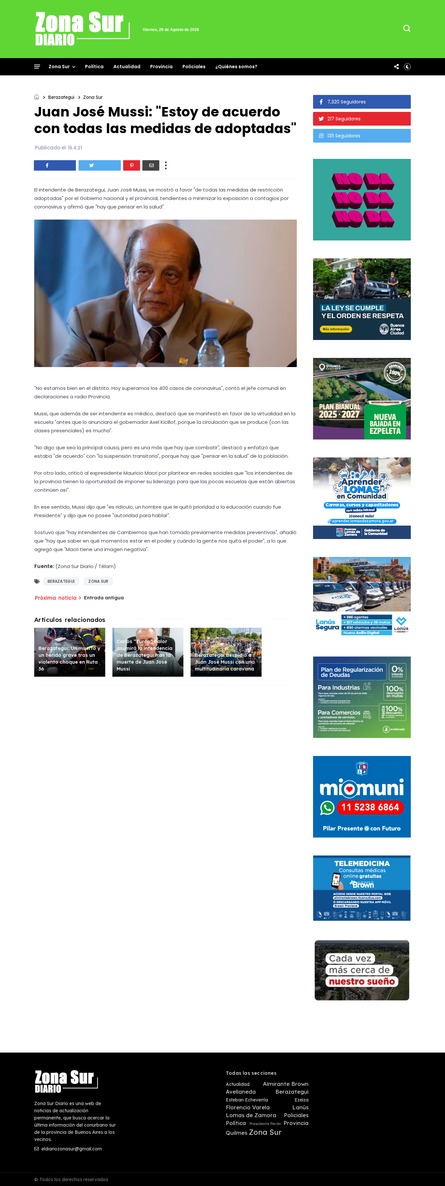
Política (94, 66)
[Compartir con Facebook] (55, 165)
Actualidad (126, 66)
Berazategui (61, 97)
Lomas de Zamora (251, 1115)
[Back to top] (429, 1170)
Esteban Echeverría (247, 1100)
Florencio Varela (248, 1107)
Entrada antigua (104, 597)
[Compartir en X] (100, 165)
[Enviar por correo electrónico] (150, 165)
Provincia (161, 66)
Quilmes (236, 1133)
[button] (407, 66)
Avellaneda (241, 1091)
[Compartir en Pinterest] (131, 165)
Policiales (194, 66)
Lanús (300, 1107)
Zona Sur (59, 66)
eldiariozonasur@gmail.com (71, 1149)
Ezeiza (301, 1100)
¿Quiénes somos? (236, 66)
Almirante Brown (286, 1084)
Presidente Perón (265, 1124)
